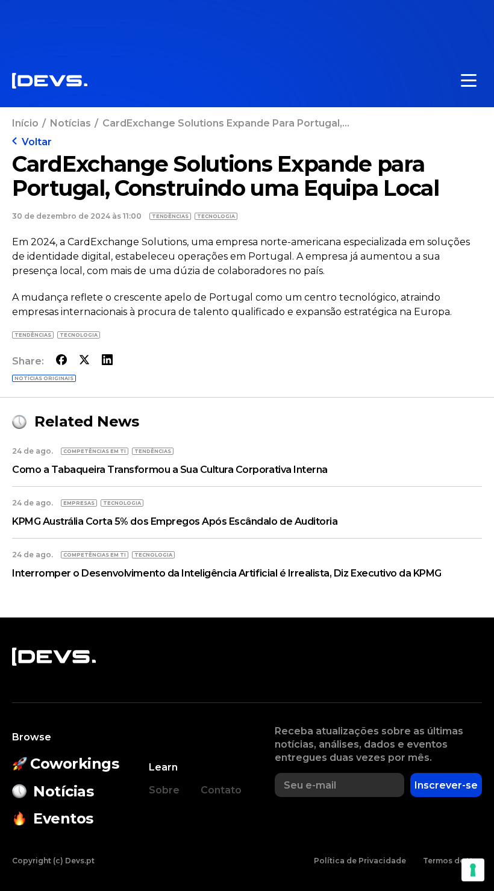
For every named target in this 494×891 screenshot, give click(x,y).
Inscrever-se (446, 785)
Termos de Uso (452, 860)
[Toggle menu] (468, 80)
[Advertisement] (247, 27)
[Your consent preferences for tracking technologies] (472, 869)
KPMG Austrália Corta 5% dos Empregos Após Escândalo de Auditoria (174, 521)
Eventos (63, 818)
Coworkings (74, 763)
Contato (221, 790)
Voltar (37, 142)
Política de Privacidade (360, 860)
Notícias (70, 123)
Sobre (164, 790)
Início (25, 123)
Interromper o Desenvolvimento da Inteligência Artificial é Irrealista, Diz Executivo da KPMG (227, 573)
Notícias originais (43, 378)
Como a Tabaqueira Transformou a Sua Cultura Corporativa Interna (170, 469)
